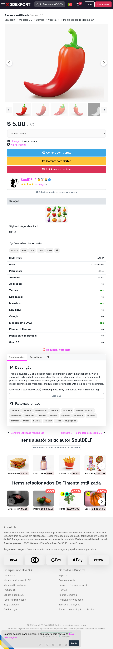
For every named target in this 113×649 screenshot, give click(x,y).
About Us (10, 527)
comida (53, 415)
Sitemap (101, 628)
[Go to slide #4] (78, 109)
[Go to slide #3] (59, 109)
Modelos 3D (10, 575)
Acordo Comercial (68, 594)
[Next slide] (104, 63)
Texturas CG (10, 590)
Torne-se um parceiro (15, 599)
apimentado (41, 410)
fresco (26, 421)
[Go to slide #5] (97, 109)
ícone (58, 421)
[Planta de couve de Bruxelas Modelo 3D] (69, 499)
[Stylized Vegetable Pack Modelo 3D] (56, 214)
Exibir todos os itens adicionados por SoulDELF (56, 447)
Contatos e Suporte (72, 570)
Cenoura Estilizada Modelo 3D (27, 432)
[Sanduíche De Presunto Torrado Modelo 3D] (18, 463)
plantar (48, 421)
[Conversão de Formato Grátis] (57, 250)
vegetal (55, 410)
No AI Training (18, 144)
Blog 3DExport (11, 604)
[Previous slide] (9, 63)
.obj (40, 250)
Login (90, 4)
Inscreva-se (103, 4)
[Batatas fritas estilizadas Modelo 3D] (69, 463)
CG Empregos (11, 609)
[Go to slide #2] (40, 109)
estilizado (16, 415)
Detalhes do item (17, 357)
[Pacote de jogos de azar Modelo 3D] (95, 463)
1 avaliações (40, 184)
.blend (14, 250)
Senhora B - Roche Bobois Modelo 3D (81, 432)
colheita (15, 421)
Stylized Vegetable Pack (24, 226)
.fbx (24, 250)
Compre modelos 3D (18, 570)
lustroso (42, 415)
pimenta (15, 410)
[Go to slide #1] (22, 109)
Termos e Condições (69, 604)
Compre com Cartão (58, 152)
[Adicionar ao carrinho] (18, 466)
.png (49, 250)
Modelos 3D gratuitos (15, 585)
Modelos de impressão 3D (17, 580)
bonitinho (29, 415)
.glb (32, 250)
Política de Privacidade (71, 599)
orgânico (65, 415)
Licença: (15, 141)
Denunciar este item (58, 349)
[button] (102, 466)
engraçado (70, 421)
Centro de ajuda (67, 580)
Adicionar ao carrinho (58, 169)
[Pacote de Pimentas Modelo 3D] (43, 499)
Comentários (36, 357)
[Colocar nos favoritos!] (24, 466)
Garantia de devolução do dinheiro (76, 609)
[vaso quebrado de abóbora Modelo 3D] (95, 499)
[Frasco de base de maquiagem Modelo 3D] (43, 463)
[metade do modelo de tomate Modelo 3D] (18, 499)
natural (36, 421)
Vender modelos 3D (14, 594)
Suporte (63, 575)
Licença (63, 590)
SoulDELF (28, 179)
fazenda (91, 415)
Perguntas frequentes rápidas (74, 585)
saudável (78, 415)
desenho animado (84, 410)
